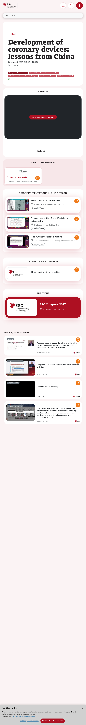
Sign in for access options (43, 117)
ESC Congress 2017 (53, 304)
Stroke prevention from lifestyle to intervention (49, 219)
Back (13, 34)
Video (42, 208)
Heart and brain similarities (45, 200)
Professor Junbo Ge (16, 177)
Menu (12, 15)
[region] (43, 715)
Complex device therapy (47, 386)
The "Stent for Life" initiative (46, 236)
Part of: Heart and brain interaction (44, 73)
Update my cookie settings (29, 721)
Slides (34, 208)
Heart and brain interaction (45, 272)
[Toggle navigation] (79, 5)
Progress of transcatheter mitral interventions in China (58, 366)
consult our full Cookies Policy (24, 716)
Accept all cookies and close (53, 721)
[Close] (82, 708)
